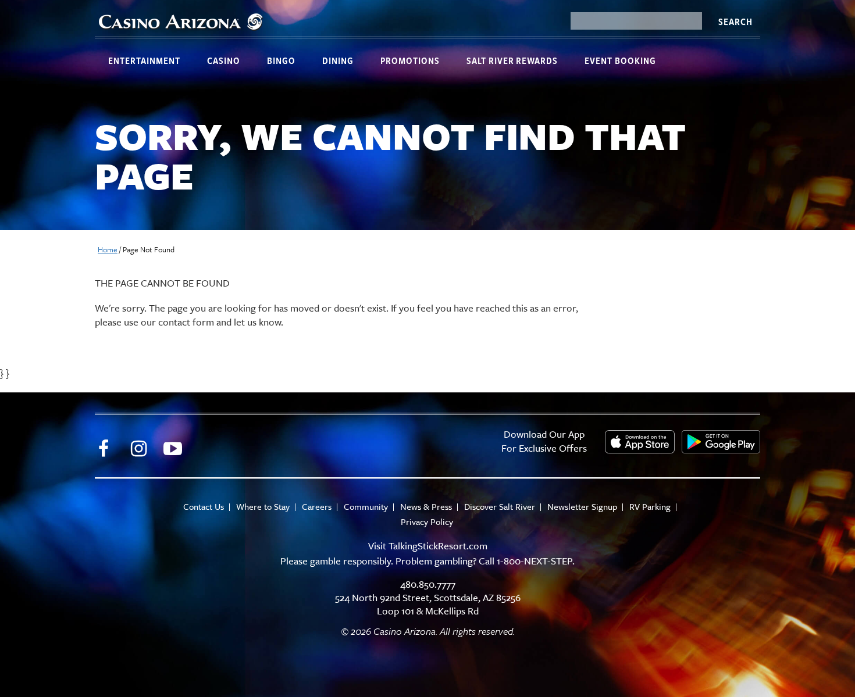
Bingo (281, 60)
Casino (223, 60)
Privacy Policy (427, 522)
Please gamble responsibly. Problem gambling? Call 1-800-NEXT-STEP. (427, 560)
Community (366, 506)
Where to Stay (263, 506)
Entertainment (144, 60)
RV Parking (650, 506)
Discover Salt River (499, 506)
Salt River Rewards (512, 60)
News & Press (426, 506)
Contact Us (203, 506)
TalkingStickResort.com (438, 545)
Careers (317, 506)
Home (107, 249)
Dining (338, 60)
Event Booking (620, 60)
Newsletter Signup (582, 506)
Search (735, 21)
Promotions (410, 60)
